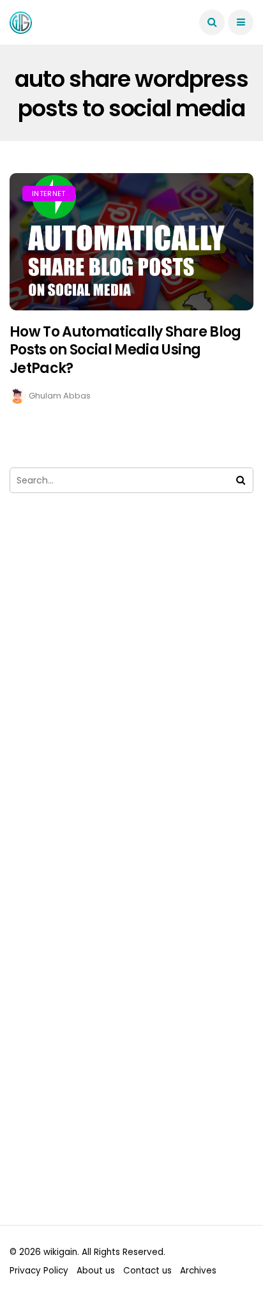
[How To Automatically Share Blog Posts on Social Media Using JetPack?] (131, 241)
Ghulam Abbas (60, 396)
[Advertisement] (131, 689)
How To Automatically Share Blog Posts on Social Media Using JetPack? (125, 350)
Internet (49, 193)
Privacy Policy (39, 1271)
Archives (198, 1271)
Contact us (147, 1271)
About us (96, 1271)
